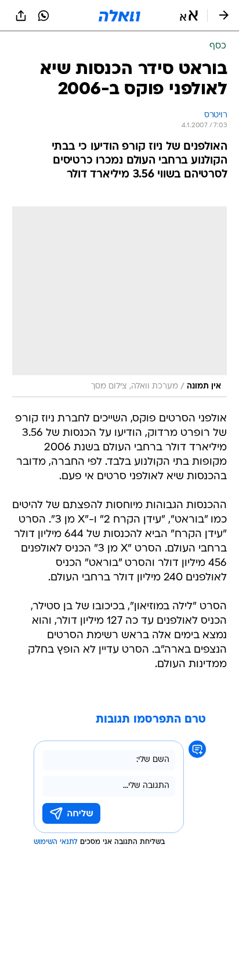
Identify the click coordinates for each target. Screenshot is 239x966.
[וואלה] (119, 15)
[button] (189, 15)
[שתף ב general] (21, 15)
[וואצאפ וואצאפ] (43, 15)
